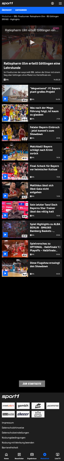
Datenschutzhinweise (13, 427)
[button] (32, 42)
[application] (32, 42)
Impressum (8, 422)
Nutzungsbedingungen (13, 437)
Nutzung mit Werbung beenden (18, 442)
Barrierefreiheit (10, 447)
